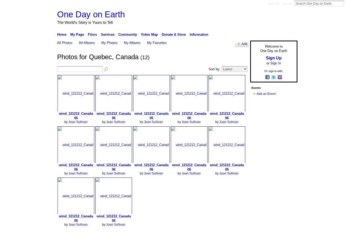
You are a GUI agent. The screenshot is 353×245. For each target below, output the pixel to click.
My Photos (109, 43)
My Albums (132, 43)
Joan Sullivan (78, 122)
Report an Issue (259, 239)
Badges (238, 239)
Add (244, 43)
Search (348, 3)
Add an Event (266, 94)
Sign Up (273, 3)
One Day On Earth (97, 239)
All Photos (65, 43)
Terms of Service (285, 239)
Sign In (287, 3)
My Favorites (157, 43)
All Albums (87, 43)
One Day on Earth (91, 14)
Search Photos (106, 69)
